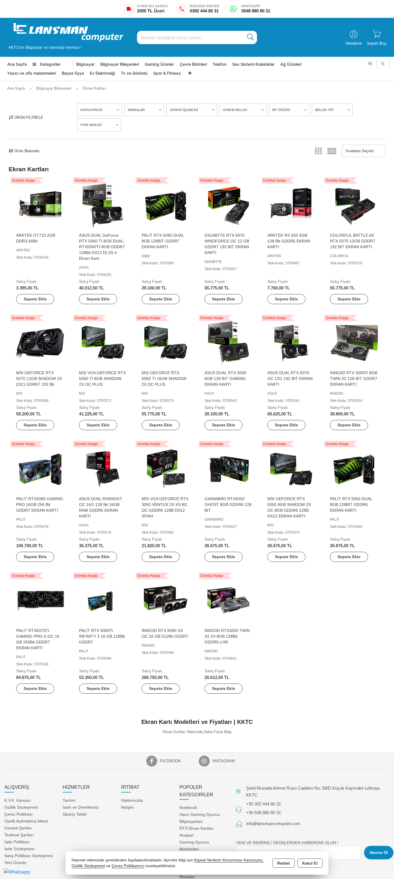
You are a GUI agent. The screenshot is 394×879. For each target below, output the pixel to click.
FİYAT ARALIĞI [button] (91, 125)
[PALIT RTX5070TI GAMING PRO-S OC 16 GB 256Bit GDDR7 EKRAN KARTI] (40, 600)
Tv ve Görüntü (134, 73)
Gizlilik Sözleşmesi (21, 807)
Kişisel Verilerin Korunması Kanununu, (229, 860)
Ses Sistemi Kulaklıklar (253, 64)
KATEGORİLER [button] (91, 110)
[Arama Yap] (250, 37)
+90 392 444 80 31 (263, 803)
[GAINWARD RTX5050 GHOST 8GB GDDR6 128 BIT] (228, 468)
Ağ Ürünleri (290, 64)
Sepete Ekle (35, 299)
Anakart (186, 835)
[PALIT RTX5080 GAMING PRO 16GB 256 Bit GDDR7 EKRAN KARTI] (40, 468)
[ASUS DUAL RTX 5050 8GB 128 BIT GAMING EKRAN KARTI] (228, 342)
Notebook (188, 807)
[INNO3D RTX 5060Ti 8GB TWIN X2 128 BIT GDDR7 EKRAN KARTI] (354, 342)
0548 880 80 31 (255, 10)
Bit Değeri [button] (281, 110)
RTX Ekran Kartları (196, 828)
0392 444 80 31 (204, 10)
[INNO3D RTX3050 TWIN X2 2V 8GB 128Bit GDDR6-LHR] (228, 600)
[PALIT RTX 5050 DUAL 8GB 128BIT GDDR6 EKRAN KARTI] (354, 468)
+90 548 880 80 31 (263, 812)
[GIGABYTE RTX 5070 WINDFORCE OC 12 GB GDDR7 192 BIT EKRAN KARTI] (228, 205)
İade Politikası (17, 842)
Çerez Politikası (18, 814)
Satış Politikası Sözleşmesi (28, 855)
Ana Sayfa (17, 64)
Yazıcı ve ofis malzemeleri (31, 73)
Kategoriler (50, 64)
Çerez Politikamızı (128, 866)
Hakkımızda (132, 800)
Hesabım (354, 43)
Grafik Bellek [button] (235, 110)
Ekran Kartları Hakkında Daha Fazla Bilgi (197, 732)
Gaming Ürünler (159, 64)
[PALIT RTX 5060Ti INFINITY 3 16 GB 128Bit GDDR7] (103, 600)
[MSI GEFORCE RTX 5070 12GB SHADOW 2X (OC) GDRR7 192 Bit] (40, 342)
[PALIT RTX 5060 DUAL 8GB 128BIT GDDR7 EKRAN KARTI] (166, 205)
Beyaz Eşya (73, 73)
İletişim (127, 807)
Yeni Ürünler (15, 862)
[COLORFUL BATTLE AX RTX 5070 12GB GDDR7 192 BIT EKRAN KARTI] (354, 205)
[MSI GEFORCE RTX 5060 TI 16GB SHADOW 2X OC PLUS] (166, 342)
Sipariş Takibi (75, 814)
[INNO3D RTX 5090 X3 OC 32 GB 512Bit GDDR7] (166, 600)
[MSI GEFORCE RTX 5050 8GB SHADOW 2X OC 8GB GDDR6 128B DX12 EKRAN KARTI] (291, 468)
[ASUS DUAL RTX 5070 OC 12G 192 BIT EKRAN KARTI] (291, 342)
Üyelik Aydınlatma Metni (26, 821)
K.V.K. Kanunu (17, 800)
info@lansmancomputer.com (273, 823)
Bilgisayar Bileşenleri (119, 64)
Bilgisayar (85, 64)
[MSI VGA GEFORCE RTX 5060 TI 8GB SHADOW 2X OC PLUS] (103, 342)
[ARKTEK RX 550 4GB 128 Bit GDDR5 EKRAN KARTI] (291, 205)
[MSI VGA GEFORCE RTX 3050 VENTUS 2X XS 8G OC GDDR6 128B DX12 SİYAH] (166, 468)
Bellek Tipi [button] (324, 110)
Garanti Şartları (18, 828)
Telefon (219, 64)
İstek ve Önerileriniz (81, 807)
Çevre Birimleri (193, 64)
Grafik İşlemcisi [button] (184, 110)
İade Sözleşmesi (19, 848)
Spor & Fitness (167, 73)
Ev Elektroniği (102, 73)
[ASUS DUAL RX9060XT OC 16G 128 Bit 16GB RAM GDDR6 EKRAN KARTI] (103, 468)
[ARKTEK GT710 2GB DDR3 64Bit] (40, 205)
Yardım (69, 800)
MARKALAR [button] (136, 110)
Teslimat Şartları (19, 835)
